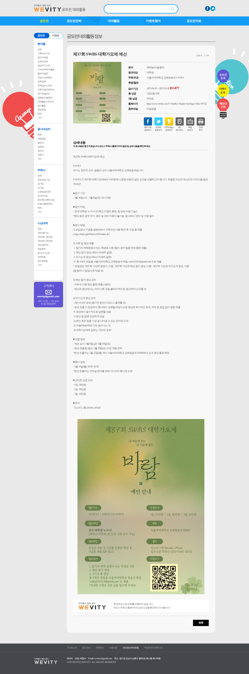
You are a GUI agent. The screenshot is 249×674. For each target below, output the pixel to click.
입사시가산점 (44, 253)
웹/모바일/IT (43, 73)
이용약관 (113, 647)
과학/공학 (42, 81)
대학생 (41, 146)
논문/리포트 (43, 61)
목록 (201, 622)
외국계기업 (43, 196)
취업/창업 (42, 109)
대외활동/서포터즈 (46, 101)
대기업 (41, 188)
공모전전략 (74, 21)
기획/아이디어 (44, 53)
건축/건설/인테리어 (46, 89)
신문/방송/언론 (44, 192)
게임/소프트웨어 (45, 77)
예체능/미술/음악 (45, 97)
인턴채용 (42, 257)
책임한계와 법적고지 (153, 647)
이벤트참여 (153, 21)
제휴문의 (100, 647)
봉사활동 (42, 105)
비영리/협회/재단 (45, 204)
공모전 (44, 21)
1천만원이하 (43, 245)
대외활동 (114, 21)
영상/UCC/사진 (44, 65)
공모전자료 (194, 21)
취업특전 (42, 249)
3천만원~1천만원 (45, 241)
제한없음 (42, 138)
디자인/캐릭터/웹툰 (46, 69)
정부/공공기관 (44, 179)
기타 (40, 117)
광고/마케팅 (43, 57)
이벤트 (55, 35)
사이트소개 (72, 647)
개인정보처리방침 (131, 647)
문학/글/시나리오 (45, 85)
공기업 (41, 184)
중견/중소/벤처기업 (46, 200)
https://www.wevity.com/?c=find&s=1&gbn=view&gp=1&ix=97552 (177, 103)
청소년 (41, 150)
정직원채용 (43, 261)
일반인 (41, 142)
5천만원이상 (43, 233)
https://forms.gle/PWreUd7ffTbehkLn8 (91, 234)
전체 (40, 49)
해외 (40, 113)
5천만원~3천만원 (45, 237)
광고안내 (86, 647)
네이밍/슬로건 (44, 93)
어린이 (41, 154)
